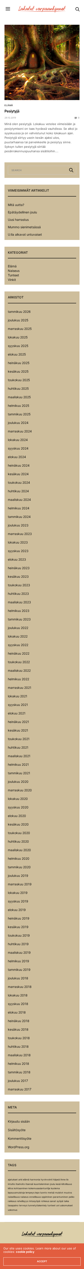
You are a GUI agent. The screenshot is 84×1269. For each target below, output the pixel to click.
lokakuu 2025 (18, 337)
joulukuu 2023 (18, 525)
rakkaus (12, 1201)
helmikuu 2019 (18, 961)
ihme (63, 1179)
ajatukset (13, 1179)
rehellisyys (22, 1201)
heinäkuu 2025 (19, 363)
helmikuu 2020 (18, 858)
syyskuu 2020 (18, 807)
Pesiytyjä (11, 111)
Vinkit (12, 279)
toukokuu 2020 (19, 833)
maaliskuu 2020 (19, 850)
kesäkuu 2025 (18, 371)
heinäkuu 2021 (18, 722)
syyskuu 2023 (18, 551)
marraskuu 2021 (19, 687)
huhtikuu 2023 (18, 593)
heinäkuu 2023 (19, 568)
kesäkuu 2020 (18, 824)
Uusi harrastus (18, 220)
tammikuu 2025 (19, 414)
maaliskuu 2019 (19, 952)
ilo (67, 1179)
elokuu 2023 (17, 559)
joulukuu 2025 (18, 320)
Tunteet (13, 275)
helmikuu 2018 (18, 1063)
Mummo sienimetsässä (24, 227)
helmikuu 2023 (18, 611)
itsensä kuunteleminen (38, 1184)
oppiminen (46, 1196)
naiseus (24, 1196)
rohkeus (45, 1201)
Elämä (8, 105)
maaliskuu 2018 (19, 1055)
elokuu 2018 (17, 1012)
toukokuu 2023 (19, 585)
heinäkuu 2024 (19, 465)
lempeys (30, 1192)
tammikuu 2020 (19, 867)
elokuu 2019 (17, 910)
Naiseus (13, 270)
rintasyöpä (34, 1201)
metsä (51, 1192)
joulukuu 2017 (18, 1081)
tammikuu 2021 (19, 773)
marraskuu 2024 (20, 431)
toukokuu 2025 (19, 380)
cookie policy (25, 1251)
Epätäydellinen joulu (22, 212)
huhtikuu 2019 (18, 944)
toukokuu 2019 (19, 935)
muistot (59, 1192)
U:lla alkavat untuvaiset (25, 234)
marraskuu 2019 (20, 884)
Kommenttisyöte (19, 1138)
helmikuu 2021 (18, 764)
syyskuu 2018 (18, 1004)
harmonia (35, 1179)
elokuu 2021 (17, 713)
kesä (58, 1184)
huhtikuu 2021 (18, 747)
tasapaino (13, 1205)
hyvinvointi (46, 1179)
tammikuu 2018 (19, 1072)
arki (20, 1179)
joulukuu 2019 (18, 875)
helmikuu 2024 (18, 508)
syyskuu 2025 (18, 346)
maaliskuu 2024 (19, 499)
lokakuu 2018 (18, 995)
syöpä (60, 1201)
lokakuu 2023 (18, 542)
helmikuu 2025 (18, 405)
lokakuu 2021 (17, 696)
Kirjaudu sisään (19, 1121)
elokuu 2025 (17, 354)
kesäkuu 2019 (18, 927)
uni (57, 1205)
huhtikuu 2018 (18, 1046)
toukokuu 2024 (19, 482)
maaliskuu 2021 (19, 756)
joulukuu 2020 (18, 781)
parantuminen (60, 1196)
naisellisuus (14, 1196)
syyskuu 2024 (18, 448)
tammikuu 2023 (19, 619)
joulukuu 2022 (18, 628)
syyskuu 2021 (18, 705)
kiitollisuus (66, 1184)
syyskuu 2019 (18, 901)
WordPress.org (18, 1147)
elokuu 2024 (17, 457)
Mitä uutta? (16, 205)
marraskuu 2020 (20, 790)
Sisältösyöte (17, 1130)
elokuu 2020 (17, 816)
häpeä (56, 1179)
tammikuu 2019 (19, 969)
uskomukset (66, 1205)
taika (66, 1201)
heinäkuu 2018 (18, 1021)
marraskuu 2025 (20, 329)
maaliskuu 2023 (19, 602)
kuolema (55, 1188)
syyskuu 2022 (18, 645)
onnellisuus (35, 1196)
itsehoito (20, 1184)
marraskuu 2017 (19, 1089)
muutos (68, 1192)
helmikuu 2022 (18, 679)
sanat (53, 1201)
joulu (52, 1184)
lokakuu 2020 (18, 799)
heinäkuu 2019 (18, 918)
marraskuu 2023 (20, 534)
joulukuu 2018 (18, 978)
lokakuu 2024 (18, 440)
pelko (71, 1196)
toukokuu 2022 (19, 662)
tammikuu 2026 (19, 311)
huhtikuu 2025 (18, 388)
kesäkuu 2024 (18, 474)
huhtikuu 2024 (18, 491)
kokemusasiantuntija (39, 1188)
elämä (26, 1179)
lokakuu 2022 (18, 636)
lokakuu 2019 (18, 893)
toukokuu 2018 (19, 1038)
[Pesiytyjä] (42, 62)
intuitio (11, 1184)
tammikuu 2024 (19, 517)
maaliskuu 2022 (19, 670)
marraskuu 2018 (20, 987)
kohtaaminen (21, 1188)
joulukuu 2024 (18, 423)
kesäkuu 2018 (18, 1029)
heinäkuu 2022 (18, 653)
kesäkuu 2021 (18, 730)
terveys (23, 1205)
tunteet (51, 1205)
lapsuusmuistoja (16, 1192)
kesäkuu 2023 (18, 576)
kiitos (10, 1188)
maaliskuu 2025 (19, 397)
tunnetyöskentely (37, 1205)
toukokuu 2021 (19, 739)
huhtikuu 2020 (18, 841)
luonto (43, 1192)
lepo (37, 1192)
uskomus (12, 1210)
